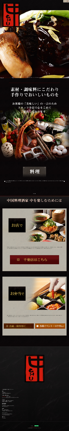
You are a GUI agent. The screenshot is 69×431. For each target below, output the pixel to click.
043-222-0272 (4, 396)
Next (64, 181)
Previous (4, 181)
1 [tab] (33, 193)
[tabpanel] (34, 176)
